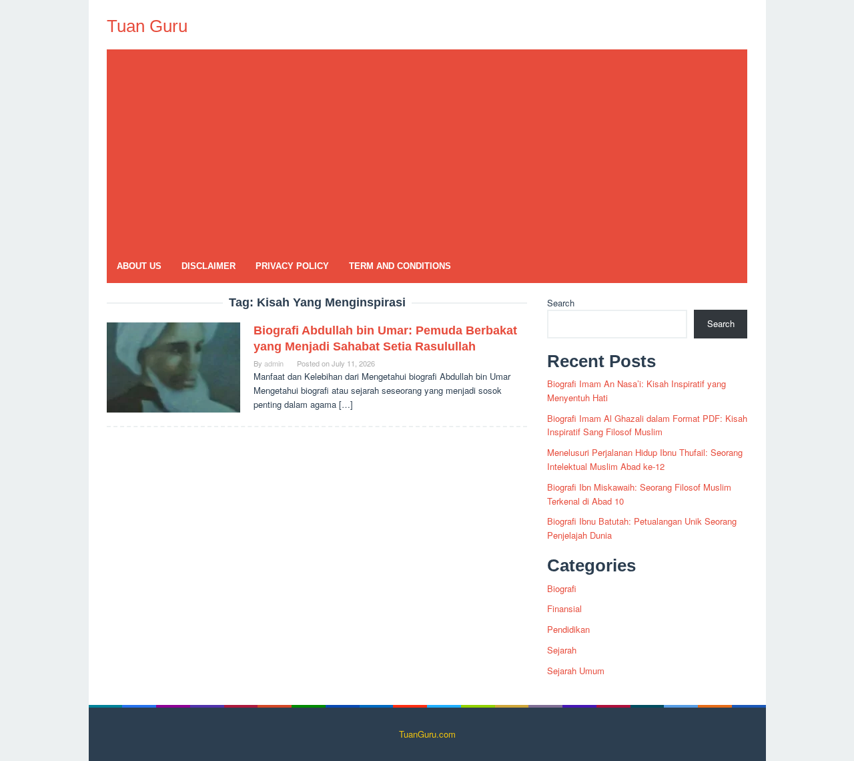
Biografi (561, 588)
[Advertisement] (427, 149)
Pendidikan (568, 629)
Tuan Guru (147, 26)
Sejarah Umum (575, 670)
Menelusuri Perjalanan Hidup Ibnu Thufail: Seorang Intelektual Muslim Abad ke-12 (645, 459)
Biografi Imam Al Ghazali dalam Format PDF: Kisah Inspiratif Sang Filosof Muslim (647, 425)
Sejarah (561, 650)
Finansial (564, 608)
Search (560, 302)
